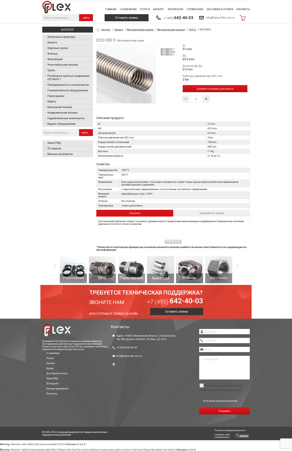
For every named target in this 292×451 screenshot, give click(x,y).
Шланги (52, 42)
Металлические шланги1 (171, 29)
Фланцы (52, 53)
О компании (128, 9)
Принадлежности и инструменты (68, 84)
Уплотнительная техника (62, 64)
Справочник (195, 9)
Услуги (145, 9)
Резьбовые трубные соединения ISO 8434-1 (68, 77)
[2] (73, 269)
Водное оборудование (61, 123)
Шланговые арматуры (61, 36)
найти (86, 17)
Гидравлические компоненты (66, 118)
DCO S (192, 29)
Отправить (224, 411)
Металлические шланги (140, 29)
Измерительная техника (62, 112)
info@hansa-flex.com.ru (220, 17)
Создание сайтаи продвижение (222, 435)
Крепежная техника (59, 107)
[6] (189, 269)
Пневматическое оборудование (67, 90)
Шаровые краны (57, 48)
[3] (102, 269)
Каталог (158, 9)
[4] (131, 269)
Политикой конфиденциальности (220, 389)
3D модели (54, 148)
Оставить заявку (126, 17)
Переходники (55, 96)
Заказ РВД (54, 142)
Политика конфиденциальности (229, 430)
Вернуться (173, 241)
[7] (218, 269)
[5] (160, 269)
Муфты (51, 101)
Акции (49, 368)
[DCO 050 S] (126, 74)
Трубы (51, 70)
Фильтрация (55, 59)
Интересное (175, 9)
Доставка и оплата (220, 9)
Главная (110, 9)
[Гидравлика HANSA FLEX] (56, 7)
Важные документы (60, 154)
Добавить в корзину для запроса (215, 88)
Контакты (243, 9)
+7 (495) (178, 17)
